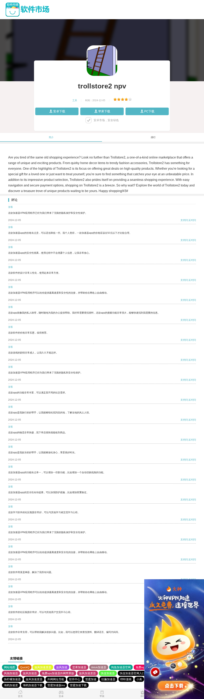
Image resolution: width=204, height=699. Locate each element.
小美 (139, 679)
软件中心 (74, 679)
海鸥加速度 (11, 685)
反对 (190, 220)
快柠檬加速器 (12, 679)
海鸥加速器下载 (32, 685)
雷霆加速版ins (56, 685)
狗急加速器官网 (121, 667)
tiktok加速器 (98, 667)
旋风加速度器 (42, 667)
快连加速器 (108, 673)
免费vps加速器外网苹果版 (58, 673)
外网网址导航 (55, 679)
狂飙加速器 (108, 679)
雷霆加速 (90, 679)
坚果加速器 (79, 667)
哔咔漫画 (125, 679)
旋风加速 (61, 667)
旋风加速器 (30, 673)
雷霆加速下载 (78, 685)
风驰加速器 (11, 673)
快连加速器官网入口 (132, 673)
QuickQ (24, 667)
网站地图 (9, 667)
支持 (182, 220)
